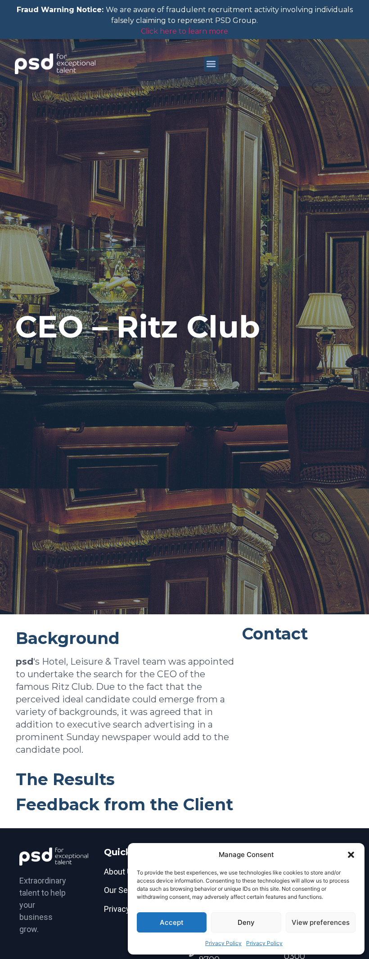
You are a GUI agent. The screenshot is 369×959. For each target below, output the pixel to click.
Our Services (127, 890)
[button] (351, 854)
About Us (120, 871)
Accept (172, 922)
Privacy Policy (223, 943)
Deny (246, 922)
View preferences (321, 922)
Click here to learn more (184, 31)
